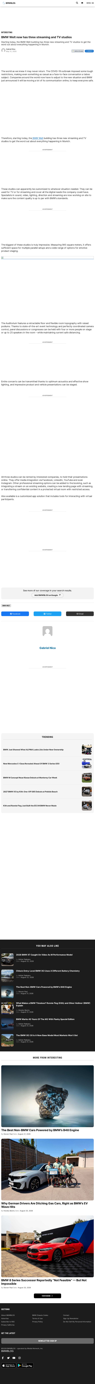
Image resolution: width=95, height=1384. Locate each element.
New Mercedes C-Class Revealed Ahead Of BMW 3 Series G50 (31, 763)
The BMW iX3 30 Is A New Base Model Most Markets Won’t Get (47, 1035)
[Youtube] (14, 1358)
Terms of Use (37, 1318)
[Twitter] (9, 1358)
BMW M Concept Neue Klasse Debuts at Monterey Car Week (30, 777)
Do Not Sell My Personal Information (77, 1322)
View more (46, 1296)
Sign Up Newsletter (70, 1318)
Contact (66, 1315)
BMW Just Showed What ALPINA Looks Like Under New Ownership (33, 749)
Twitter (49, 614)
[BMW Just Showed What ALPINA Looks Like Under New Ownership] (87, 746)
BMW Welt (37, 138)
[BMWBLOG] (47, 1351)
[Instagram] (20, 1358)
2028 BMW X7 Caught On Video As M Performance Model (44, 954)
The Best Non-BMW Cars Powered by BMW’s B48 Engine (44, 987)
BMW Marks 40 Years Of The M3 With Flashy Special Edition (45, 1019)
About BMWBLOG (8, 1315)
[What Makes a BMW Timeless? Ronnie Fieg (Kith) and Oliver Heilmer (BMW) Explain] (7, 1003)
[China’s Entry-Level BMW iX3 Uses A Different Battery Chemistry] (7, 971)
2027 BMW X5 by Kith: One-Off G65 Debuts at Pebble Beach (30, 791)
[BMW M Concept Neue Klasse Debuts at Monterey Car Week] (87, 774)
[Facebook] (3, 1358)
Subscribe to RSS (7, 1322)
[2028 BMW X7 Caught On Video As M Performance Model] (7, 954)
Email (81, 614)
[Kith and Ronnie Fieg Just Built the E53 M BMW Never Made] (87, 802)
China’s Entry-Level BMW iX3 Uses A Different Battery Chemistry (48, 971)
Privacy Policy (37, 1322)
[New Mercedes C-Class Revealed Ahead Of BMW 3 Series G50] (87, 760)
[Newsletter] (82, 3)
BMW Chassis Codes (40, 1315)
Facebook (16, 614)
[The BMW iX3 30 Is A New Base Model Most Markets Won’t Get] (7, 1035)
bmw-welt (6, 606)
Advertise (5, 1318)
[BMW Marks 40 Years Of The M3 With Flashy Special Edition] (7, 1019)
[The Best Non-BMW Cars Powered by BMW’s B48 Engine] (7, 987)
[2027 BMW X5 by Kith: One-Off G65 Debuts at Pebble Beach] (87, 788)
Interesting (6, 32)
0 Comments (89, 51)
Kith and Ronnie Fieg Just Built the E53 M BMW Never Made (30, 805)
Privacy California (7, 1325)
